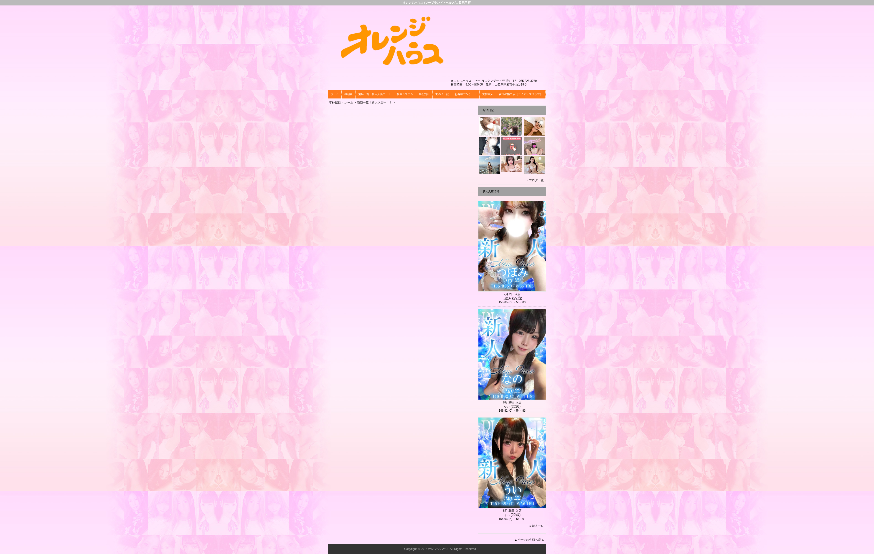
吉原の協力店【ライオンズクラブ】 (521, 94)
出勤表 (348, 94)
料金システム (405, 94)
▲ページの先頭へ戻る (529, 539)
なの (507, 406)
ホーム (334, 94)
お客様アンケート (466, 94)
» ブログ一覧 (535, 180)
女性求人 (487, 94)
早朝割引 (424, 94)
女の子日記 (442, 94)
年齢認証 (335, 102)
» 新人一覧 (536, 526)
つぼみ (506, 298)
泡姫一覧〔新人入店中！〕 (374, 94)
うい (507, 515)
